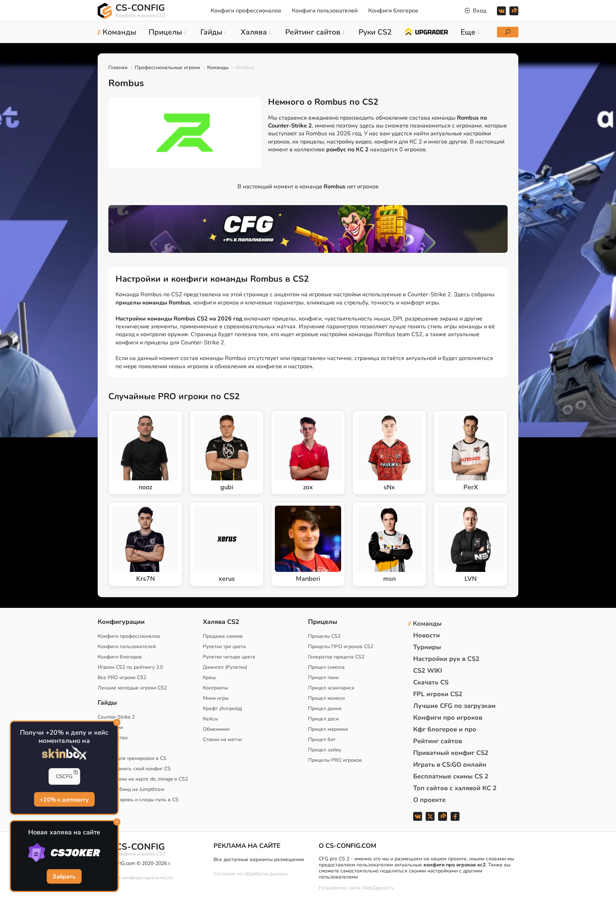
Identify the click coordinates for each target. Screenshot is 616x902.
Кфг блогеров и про (444, 729)
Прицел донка (325, 708)
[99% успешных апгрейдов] (426, 31)
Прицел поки (323, 677)
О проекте (429, 800)
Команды (218, 67)
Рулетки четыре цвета (229, 656)
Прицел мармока (328, 729)
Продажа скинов (223, 636)
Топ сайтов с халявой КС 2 (455, 788)
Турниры (427, 647)
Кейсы (210, 718)
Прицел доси (323, 718)
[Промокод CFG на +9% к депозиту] (308, 229)
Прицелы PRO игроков (335, 760)
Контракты (215, 687)
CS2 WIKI (427, 670)
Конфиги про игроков (447, 717)
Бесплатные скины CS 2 (450, 776)
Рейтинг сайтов (437, 741)
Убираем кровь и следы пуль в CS (138, 799)
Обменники (216, 729)
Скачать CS (430, 682)
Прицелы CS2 (324, 636)
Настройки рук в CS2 (446, 659)
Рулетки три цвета (224, 646)
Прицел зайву (324, 749)
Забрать (64, 876)
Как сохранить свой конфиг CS (134, 768)
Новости (426, 635)
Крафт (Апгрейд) (222, 708)
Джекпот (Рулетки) (225, 667)
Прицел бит (321, 739)
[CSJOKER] (64, 853)
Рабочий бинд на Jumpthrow (131, 789)
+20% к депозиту (64, 799)
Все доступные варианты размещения (259, 859)
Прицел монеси (326, 698)
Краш (209, 677)
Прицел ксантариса (331, 687)
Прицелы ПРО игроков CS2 (340, 646)
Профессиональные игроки (167, 67)
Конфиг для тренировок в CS (132, 758)
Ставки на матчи (222, 739)
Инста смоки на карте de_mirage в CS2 (143, 779)
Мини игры (216, 698)
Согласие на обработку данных (250, 873)
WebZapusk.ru (378, 888)
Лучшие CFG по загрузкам (454, 706)
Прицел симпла (326, 667)
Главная (118, 67)
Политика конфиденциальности (135, 877)
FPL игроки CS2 (437, 694)
